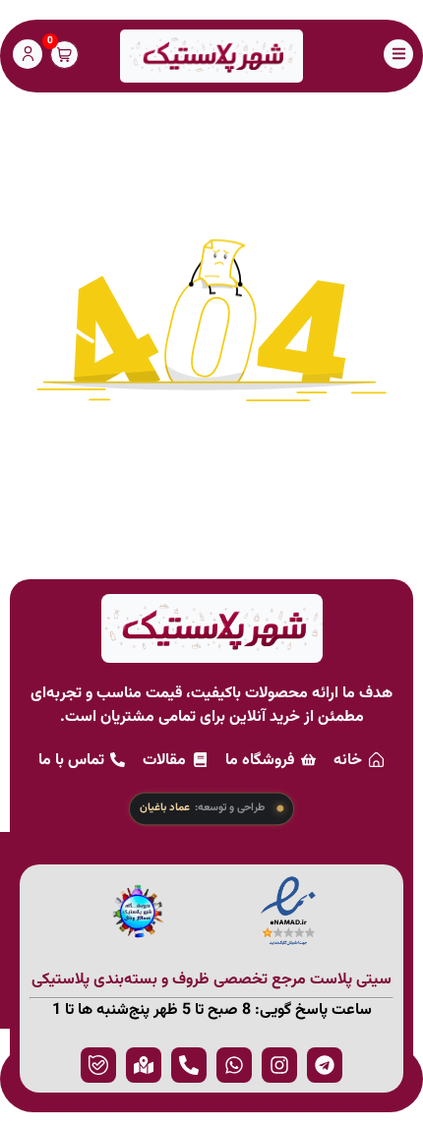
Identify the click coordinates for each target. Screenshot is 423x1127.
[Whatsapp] (234, 1065)
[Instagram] (279, 1065)
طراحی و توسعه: (202, 808)
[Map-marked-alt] (143, 1065)
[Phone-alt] (189, 1065)
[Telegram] (324, 1065)
